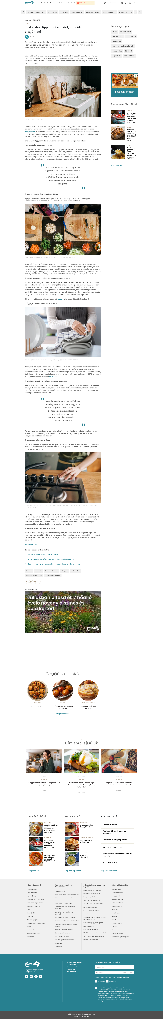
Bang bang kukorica (89, 897)
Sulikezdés (130, 111)
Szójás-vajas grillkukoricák (91, 900)
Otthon (28, 20)
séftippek (64, 571)
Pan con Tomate (60, 891)
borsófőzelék (129, 56)
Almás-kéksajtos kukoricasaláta (93, 936)
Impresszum (71, 969)
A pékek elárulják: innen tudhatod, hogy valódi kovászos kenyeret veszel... (132, 135)
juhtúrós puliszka (92, 12)
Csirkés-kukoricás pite (90, 929)
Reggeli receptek (117, 933)
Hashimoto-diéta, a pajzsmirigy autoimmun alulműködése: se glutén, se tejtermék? (81, 785)
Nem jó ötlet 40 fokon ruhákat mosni (43, 554)
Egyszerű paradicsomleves (35, 899)
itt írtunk (53, 377)
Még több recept (62, 714)
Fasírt (28, 910)
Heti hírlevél (112, 981)
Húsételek (115, 910)
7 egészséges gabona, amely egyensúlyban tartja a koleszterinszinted (132, 153)
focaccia (37, 703)
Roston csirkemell (32, 930)
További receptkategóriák (120, 937)
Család (129, 127)
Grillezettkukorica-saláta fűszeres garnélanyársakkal (94, 918)
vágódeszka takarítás (34, 576)
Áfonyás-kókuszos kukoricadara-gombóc (117, 854)
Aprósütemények (117, 893)
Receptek (39, 3)
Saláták (114, 927)
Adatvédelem (71, 964)
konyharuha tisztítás (53, 576)
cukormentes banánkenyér (123, 46)
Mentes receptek (117, 899)
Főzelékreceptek (117, 906)
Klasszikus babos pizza (112, 847)
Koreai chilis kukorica (90, 907)
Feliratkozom (128, 972)
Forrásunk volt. (31, 544)
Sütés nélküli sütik (117, 903)
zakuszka (64, 12)
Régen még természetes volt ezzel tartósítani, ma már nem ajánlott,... (118, 784)
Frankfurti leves (32, 889)
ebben (60, 299)
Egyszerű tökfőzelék (84, 856)
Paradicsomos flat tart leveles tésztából (65, 908)
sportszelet (52, 12)
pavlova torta (125, 32)
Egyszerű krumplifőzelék (35, 903)
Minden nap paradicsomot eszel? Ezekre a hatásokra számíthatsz (131, 117)
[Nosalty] (29, 2)
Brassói (29, 927)
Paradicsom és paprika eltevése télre (67, 894)
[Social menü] (122, 3)
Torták (114, 920)
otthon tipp (76, 571)
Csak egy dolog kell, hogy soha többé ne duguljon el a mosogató (55, 564)
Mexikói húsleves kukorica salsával (94, 933)
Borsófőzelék (31, 913)
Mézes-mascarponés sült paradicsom (63, 899)
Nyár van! (44, 777)
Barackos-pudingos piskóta (88, 707)
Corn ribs (86, 914)
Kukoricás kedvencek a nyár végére (94, 886)
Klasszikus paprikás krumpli (64, 930)
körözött (128, 51)
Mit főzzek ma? (55, 3)
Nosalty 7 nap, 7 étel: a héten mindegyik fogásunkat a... (50, 858)
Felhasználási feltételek (74, 962)
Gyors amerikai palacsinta (86, 841)
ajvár (115, 32)
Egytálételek (116, 913)
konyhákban (30, 132)
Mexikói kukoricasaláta (90, 940)
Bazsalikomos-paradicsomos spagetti (64, 913)
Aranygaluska (31, 896)
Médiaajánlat (71, 972)
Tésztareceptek (117, 923)
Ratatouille (58, 947)
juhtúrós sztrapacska (36, 12)
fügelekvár (117, 41)
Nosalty (32, 37)
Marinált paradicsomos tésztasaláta (67, 921)
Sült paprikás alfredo (62, 936)
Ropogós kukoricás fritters (91, 894)
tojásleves (117, 56)
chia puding (117, 51)
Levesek (114, 916)
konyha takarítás (51, 571)
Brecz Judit (81, 792)
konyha (29, 571)
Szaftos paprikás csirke (62, 933)
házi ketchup (118, 36)
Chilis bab (30, 916)
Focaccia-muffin (37, 706)
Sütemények (116, 896)
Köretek (114, 930)
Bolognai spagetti (32, 920)
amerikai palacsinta (86, 838)
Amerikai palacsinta (33, 933)
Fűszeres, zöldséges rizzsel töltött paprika (66, 925)
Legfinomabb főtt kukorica (92, 890)
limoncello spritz (125, 12)
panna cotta (131, 36)
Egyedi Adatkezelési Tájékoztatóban (109, 999)
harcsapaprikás (109, 12)
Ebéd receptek (116, 889)
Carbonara (30, 937)
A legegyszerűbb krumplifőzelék (86, 826)
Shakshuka (58, 943)
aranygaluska (77, 12)
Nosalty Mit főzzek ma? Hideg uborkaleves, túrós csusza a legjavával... (51, 828)
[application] (63, 612)
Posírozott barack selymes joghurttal (63, 707)
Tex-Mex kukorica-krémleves (93, 904)
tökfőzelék (84, 853)
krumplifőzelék (85, 823)
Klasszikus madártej (33, 906)
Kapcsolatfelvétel (72, 967)
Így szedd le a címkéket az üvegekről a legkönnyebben (51, 559)
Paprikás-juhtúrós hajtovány (64, 940)
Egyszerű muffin (32, 893)
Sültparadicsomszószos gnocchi (65, 917)
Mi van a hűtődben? (68, 3)
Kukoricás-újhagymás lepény (93, 923)
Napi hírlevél (101, 981)
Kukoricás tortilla (88, 926)
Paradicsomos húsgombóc (36, 923)
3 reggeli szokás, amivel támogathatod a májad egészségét (44, 784)
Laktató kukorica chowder (91, 910)
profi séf (38, 571)
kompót (62, 703)
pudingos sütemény (88, 703)
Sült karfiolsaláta (110, 862)
